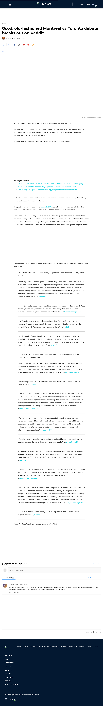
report (97, 592)
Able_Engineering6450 (74, 503)
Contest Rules (81, 646)
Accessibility (55, 646)
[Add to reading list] (9, 45)
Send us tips (72, 646)
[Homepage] (9, 646)
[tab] (8, 577)
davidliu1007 (48, 430)
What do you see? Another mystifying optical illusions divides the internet (47, 187)
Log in (92, 563)
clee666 (37, 515)
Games (89, 646)
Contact (26, 646)
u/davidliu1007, (46, 207)
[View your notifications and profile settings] (99, 578)
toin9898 (42, 297)
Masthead (63, 646)
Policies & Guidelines (44, 646)
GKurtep (22, 460)
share (93, 592)
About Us (19, 646)
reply (10, 592)
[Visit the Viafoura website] (96, 632)
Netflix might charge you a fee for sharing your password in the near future (47, 190)
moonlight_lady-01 (72, 372)
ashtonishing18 (72, 442)
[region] (51, 598)
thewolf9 (53, 345)
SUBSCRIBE (79, 4)
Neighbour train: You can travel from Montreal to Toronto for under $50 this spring (50, 184)
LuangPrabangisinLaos (73, 312)
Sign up (98, 563)
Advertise (33, 646)
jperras (34, 384)
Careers (96, 646)
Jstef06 (66, 327)
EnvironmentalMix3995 (28, 409)
